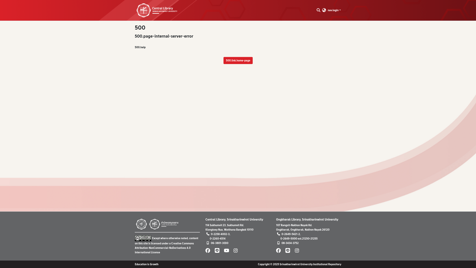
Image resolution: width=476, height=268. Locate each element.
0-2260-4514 (218, 238)
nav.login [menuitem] (333, 10)
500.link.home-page (238, 60)
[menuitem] (324, 10)
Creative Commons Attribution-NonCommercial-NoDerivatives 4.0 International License (164, 247)
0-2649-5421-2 (291, 234)
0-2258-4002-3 (220, 234)
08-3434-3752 (290, 243)
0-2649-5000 (288, 238)
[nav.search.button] (318, 10)
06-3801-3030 (219, 243)
